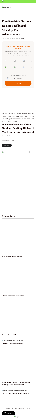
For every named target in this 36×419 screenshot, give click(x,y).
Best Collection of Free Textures (12, 256)
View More (18, 83)
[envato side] (16, 178)
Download (7, 145)
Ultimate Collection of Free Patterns (13, 296)
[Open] (33, 8)
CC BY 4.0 (10, 140)
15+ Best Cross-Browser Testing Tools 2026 (15, 393)
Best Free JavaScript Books (10, 335)
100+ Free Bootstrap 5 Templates (12, 343)
